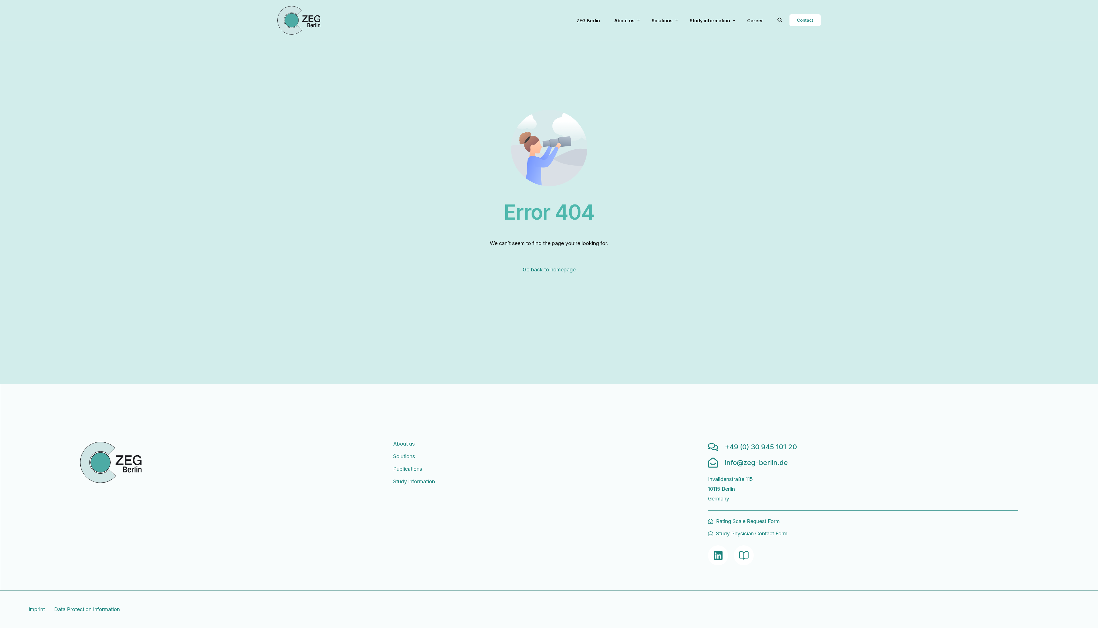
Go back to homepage (549, 270)
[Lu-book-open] (744, 555)
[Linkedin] (718, 555)
